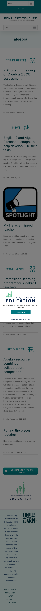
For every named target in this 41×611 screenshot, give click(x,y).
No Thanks (14, 319)
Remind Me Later (24, 319)
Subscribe (20, 312)
